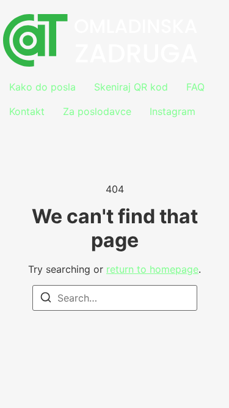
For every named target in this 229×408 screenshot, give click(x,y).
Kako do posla (42, 87)
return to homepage (152, 269)
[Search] (46, 299)
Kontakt (27, 111)
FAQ (195, 87)
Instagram (172, 111)
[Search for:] (114, 298)
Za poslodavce (97, 111)
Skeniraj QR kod (131, 87)
